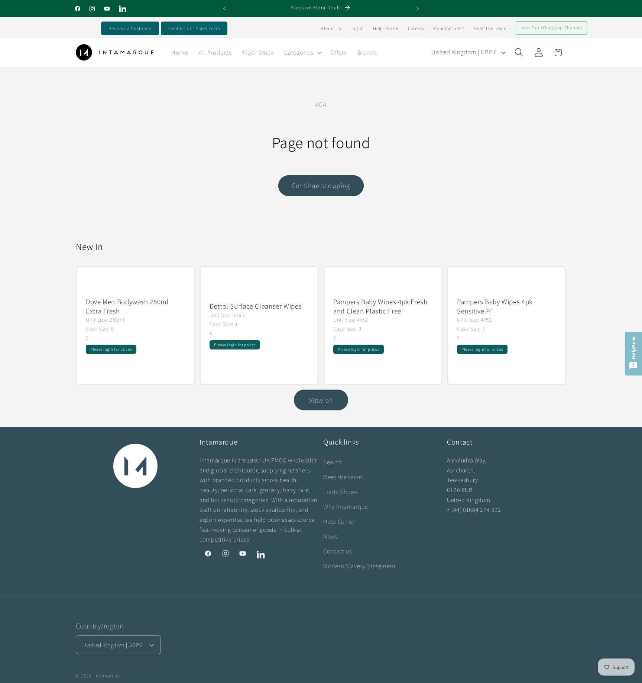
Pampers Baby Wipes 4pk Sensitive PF (495, 306)
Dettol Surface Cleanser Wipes (256, 306)
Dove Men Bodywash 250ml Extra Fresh (127, 306)
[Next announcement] (417, 8)
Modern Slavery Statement (359, 566)
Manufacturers (448, 28)
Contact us (337, 551)
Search (332, 462)
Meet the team (342, 477)
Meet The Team (489, 28)
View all (321, 400)
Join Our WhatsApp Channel (551, 28)
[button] (302, 52)
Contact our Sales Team (194, 28)
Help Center (386, 28)
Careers (416, 28)
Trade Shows (340, 492)
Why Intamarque (345, 507)
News (330, 536)
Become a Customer (130, 28)
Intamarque (107, 676)
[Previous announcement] (224, 8)
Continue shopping (321, 185)
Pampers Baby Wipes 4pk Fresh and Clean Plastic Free (380, 306)
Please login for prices (111, 349)
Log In (357, 28)
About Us (331, 28)
